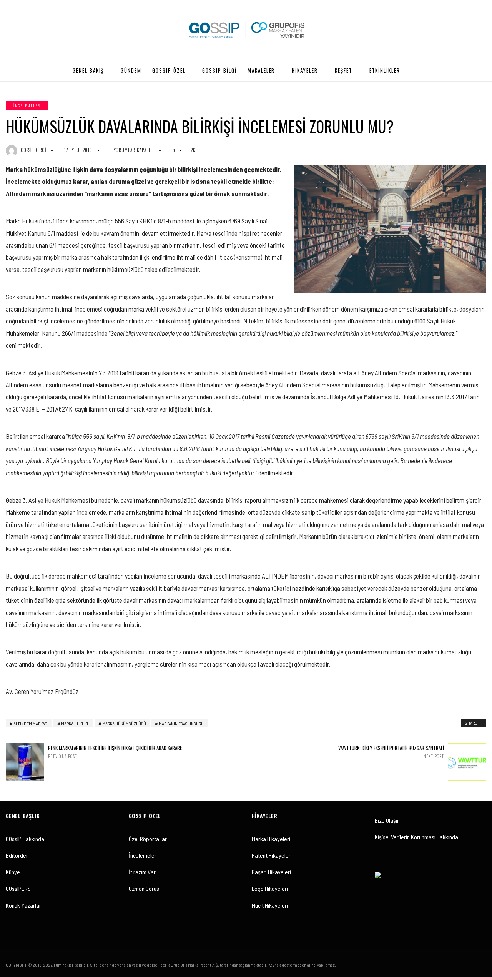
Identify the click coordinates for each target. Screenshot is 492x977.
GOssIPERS (18, 888)
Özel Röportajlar (148, 838)
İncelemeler (26, 105)
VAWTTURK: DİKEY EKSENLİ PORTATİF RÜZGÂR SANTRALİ (391, 752)
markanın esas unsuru (181, 723)
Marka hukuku (75, 723)
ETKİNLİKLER (384, 70)
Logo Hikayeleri (270, 888)
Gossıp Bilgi (219, 70)
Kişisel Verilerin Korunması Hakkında (416, 836)
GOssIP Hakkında (25, 838)
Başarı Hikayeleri (271, 871)
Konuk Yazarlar (23, 905)
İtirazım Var (142, 871)
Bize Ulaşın (387, 820)
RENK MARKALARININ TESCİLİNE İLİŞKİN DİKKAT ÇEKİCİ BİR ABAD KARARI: (115, 752)
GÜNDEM (131, 70)
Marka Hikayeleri (271, 838)
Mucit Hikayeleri (270, 905)
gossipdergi (33, 150)
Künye (13, 871)
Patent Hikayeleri (272, 855)
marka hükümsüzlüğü (124, 723)
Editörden (17, 855)
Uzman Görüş (144, 888)
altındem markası (30, 723)
